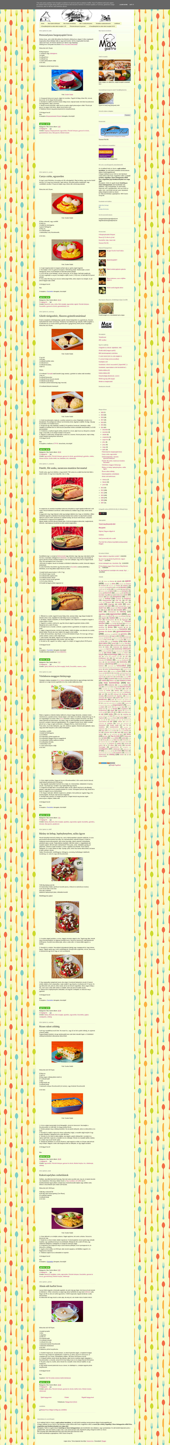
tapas (103, 730)
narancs (79, 666)
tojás (105, 738)
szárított (118, 723)
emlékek (116, 616)
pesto (119, 701)
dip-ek (105, 610)
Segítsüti (101, 718)
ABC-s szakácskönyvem (85, 23)
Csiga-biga (111, 604)
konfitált (118, 660)
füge (115, 623)
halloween (127, 636)
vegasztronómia (114, 747)
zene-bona (108, 752)
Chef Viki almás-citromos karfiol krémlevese (58, 1378)
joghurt (86, 1015)
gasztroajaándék (114, 625)
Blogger (104, 1441)
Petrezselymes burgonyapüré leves (55, 35)
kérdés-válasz (125, 654)
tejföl (118, 732)
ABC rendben (102, 340)
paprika (118, 697)
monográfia (104, 688)
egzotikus (66, 822)
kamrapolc (125, 647)
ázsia (115, 589)
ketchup (106, 656)
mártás (92, 456)
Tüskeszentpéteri (122, 741)
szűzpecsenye (115, 728)
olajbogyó (116, 694)
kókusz (126, 658)
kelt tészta (107, 653)
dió (99, 610)
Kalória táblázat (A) (104, 370)
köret (106, 662)
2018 (102, 417)
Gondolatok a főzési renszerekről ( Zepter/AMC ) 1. (113, 364)
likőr (110, 673)
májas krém (125, 675)
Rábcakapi (116, 707)
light (106, 673)
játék (102, 645)
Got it (132, 4)
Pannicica (109, 697)
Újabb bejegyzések (46, 1397)
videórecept (72, 458)
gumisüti (110, 629)
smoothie (109, 718)
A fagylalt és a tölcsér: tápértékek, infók (110, 347)
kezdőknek (113, 656)
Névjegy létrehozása (104, 209)
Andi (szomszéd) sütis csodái (107, 538)
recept (115, 709)
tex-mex (105, 736)
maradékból (111, 678)
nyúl (103, 694)
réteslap (100, 712)
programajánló (118, 705)
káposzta (108, 649)
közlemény (123, 662)
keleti (100, 652)
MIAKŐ (106, 686)
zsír (128, 754)
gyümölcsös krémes (104, 636)
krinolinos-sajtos (121, 664)
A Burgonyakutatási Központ (107, 234)
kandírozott (101, 649)
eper (129, 616)
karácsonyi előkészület (123, 649)
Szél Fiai (125, 725)
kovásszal (125, 660)
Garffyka (101, 535)
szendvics (102, 727)
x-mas (119, 751)
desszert (112, 608)
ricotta (111, 712)
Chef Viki (118, 600)
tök (99, 740)
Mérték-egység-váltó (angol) (107, 378)
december (105, 429)
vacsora (126, 743)
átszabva (123, 587)
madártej (121, 673)
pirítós (110, 703)
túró (67, 458)
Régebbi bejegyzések (88, 1397)
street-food (126, 719)
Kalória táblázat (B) (104, 373)
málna (111, 676)
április (104, 449)
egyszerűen (63, 130)
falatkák (112, 618)
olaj (109, 694)
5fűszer (105, 581)
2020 (102, 412)
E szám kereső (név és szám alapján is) (110, 356)
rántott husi (102, 708)
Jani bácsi (128, 643)
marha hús (128, 678)
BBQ (126, 593)
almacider (121, 583)
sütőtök (127, 721)
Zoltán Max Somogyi (104, 205)
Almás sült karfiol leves (50, 1286)
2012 (102, 490)
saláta (111, 714)
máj (118, 675)
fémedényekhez (110, 619)
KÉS (100, 656)
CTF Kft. (56, 443)
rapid (109, 708)
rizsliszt (123, 712)
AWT (105, 589)
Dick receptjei (62, 304)
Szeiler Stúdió (69, 94)
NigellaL (115, 692)
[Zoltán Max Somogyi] (99, 207)
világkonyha (126, 749)
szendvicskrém (114, 727)
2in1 (100, 581)
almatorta (103, 585)
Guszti (62, 718)
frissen (110, 623)
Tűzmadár (50, 373)
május (104, 447)
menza (119, 685)
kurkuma (101, 667)
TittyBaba (126, 736)
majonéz (101, 676)
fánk (128, 618)
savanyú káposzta (103, 716)
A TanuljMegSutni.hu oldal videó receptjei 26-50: (102, 26)
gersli (126, 625)
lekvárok (41, 824)
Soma (114, 718)
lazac (116, 667)
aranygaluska (102, 587)
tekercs (101, 734)
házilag (100, 639)
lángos (106, 667)
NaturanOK (126, 690)
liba (127, 671)
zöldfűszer (127, 752)
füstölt (67, 666)
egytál (76, 304)
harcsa (107, 637)
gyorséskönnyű (43, 133)
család (101, 604)
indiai (109, 641)
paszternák (101, 701)
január (104, 484)
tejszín (126, 732)
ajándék (119, 581)
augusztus (105, 439)
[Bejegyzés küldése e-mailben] (50, 128)
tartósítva (126, 730)
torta (116, 738)
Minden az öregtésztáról (105, 381)
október (104, 434)
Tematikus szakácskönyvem (103, 23)
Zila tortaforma (117, 752)
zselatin (122, 754)
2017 (102, 420)
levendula (113, 671)
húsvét (102, 641)
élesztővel (104, 616)
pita (115, 703)
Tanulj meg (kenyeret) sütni (107, 524)
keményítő (119, 652)
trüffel (129, 740)
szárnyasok (126, 723)
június (104, 444)
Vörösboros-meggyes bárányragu (55, 676)
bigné (111, 595)
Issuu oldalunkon (61, 652)
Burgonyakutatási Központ (54, 116)
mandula (117, 677)
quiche (109, 707)
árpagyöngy (110, 587)
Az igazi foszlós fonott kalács (115, 250)
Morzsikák (119, 688)
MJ (110, 686)
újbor (105, 743)
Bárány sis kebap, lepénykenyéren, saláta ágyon (62, 833)
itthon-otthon (103, 643)
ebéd (100, 612)
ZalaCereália (101, 752)
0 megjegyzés (43, 128)
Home (42, 23)
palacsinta (101, 697)
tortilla (123, 738)
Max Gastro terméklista (69, 23)
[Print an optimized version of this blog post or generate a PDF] (44, 124)
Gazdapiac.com (103, 362)
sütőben (120, 721)
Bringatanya (117, 596)
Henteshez (64, 558)
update (119, 743)
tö (128, 738)
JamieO (113, 643)
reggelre (120, 710)
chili (126, 600)
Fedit (100, 620)
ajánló (46, 666)
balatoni (111, 591)
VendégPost (125, 747)
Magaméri (127, 673)
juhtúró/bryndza (117, 645)
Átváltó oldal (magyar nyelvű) (107, 350)
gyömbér (115, 634)
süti (111, 721)
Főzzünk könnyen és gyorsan (77, 26)
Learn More (123, 4)
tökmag (105, 740)
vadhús (101, 745)
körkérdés (113, 662)
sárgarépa (126, 714)
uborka (100, 743)
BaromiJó (47, 304)
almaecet (128, 583)
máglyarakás (101, 675)
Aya (109, 589)
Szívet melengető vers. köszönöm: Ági (110, 563)
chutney (100, 602)
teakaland (62, 458)
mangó (124, 676)
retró (105, 712)
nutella (120, 692)
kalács (107, 647)
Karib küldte (116, 651)
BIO (116, 595)
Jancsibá (121, 643)
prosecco (129, 705)
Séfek (111, 716)
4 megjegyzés (43, 1272)
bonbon (121, 595)
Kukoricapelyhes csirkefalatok (53, 1175)
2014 (102, 427)
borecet (101, 596)
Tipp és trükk (114, 736)
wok (113, 750)
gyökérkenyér (108, 634)
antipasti (125, 585)
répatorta (127, 710)
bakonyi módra (104, 591)
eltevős (110, 616)
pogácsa (127, 703)
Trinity (124, 740)
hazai (117, 637)
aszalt (116, 587)
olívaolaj (101, 696)
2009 (102, 498)
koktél (120, 658)
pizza (119, 703)
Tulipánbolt (102, 741)
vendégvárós (43, 1017)
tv (128, 741)
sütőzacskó (101, 723)
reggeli (112, 710)
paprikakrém (126, 697)
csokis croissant (119, 606)
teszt (121, 734)
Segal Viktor (118, 716)
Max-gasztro (56, 133)
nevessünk (108, 692)
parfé (112, 699)
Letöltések (117, 23)
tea (58, 458)
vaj (106, 745)
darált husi (102, 608)
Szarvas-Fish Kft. (104, 243)
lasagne (111, 667)
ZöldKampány (102, 754)
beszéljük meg (103, 595)
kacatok (126, 645)
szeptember (105, 437)
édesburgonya (112, 611)
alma (50, 1389)
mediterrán (111, 685)
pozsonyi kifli (102, 705)
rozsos (129, 712)
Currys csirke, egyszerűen (51, 176)
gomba (110, 627)
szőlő (108, 728)
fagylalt (104, 618)
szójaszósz (102, 728)
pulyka (102, 707)
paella (127, 696)
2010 (102, 495)
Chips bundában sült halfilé (73, 1181)
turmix (109, 741)
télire (108, 734)
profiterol (109, 705)
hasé (112, 637)
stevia (119, 719)
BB (122, 593)
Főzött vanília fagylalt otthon (115, 287)
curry (52, 304)
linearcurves (90, 1441)
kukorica (101, 666)
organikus (119, 696)
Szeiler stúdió (53, 458)
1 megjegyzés (43, 1161)
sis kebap (61, 680)
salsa (118, 714)
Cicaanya (108, 602)
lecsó (120, 667)
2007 (102, 503)
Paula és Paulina (111, 701)
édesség (123, 612)
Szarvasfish (102, 725)
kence (126, 653)
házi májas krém (124, 637)
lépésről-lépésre (115, 669)
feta (118, 619)
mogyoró (115, 686)
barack (118, 591)
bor (55, 666)
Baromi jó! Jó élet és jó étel (106, 237)
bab (119, 589)
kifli (127, 656)
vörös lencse (107, 750)
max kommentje (112, 683)
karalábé (104, 651)
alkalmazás (106, 583)
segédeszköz (126, 716)
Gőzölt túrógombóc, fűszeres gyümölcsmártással (62, 316)
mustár (108, 690)
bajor (129, 589)
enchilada (123, 616)
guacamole (102, 629)
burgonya (47, 130)
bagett (124, 589)
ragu (122, 707)
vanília (119, 745)
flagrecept (125, 620)
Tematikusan (102, 337)
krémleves (88, 1292)
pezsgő (105, 703)
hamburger (101, 637)
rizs (68, 306)
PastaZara (119, 699)
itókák (125, 641)
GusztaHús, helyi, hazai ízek (107, 240)
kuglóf (127, 664)
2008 (102, 500)
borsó (108, 596)
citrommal (118, 602)
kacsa (100, 647)
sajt (102, 714)
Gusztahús (74, 567)
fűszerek (127, 623)
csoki (109, 606)
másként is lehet (125, 680)
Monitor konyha (64, 133)
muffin (127, 688)
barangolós (125, 591)
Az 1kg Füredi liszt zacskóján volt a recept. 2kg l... (113, 570)
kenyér (101, 654)
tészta (129, 734)
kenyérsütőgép (112, 654)
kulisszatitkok (121, 666)
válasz (112, 745)
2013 (102, 487)
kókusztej (101, 660)
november (105, 432)
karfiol (76, 1389)
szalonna (109, 723)
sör (106, 719)
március (104, 479)
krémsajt (111, 664)
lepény (107, 669)
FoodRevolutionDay (115, 621)
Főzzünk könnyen (73, 130)
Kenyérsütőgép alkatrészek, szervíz (109, 376)
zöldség (49, 1017)
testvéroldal (114, 734)
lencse (100, 669)
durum (127, 610)
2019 (102, 415)
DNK (111, 610)
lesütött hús (126, 669)
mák (107, 676)
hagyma (113, 636)
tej (113, 732)
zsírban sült (102, 756)
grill (127, 627)
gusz (115, 629)
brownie (100, 598)
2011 (102, 492)
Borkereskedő (61, 556)
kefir (122, 651)
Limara (115, 673)
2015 (102, 425)
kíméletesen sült (104, 658)
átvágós (100, 589)
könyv (100, 662)
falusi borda (122, 618)
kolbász (109, 660)
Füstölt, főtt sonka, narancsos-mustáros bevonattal (63, 468)
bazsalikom (117, 593)
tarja (115, 730)
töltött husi (116, 740)
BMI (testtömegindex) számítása (108, 353)
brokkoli (127, 596)
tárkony (120, 730)
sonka (84, 666)
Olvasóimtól (110, 696)
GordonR (120, 627)
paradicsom (56, 824)
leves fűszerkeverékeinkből (69, 44)
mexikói (125, 685)
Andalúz (118, 585)
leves (50, 133)
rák (128, 707)
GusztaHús (42, 306)
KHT (121, 656)
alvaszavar (111, 585)
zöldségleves (53, 53)
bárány (46, 822)
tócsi (100, 738)
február (104, 482)
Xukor (126, 751)
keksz (126, 651)
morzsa (111, 688)
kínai (114, 658)
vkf (100, 751)
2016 (102, 422)
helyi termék (107, 639)
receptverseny (103, 710)
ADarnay (112, 581)
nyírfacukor (127, 692)
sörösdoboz (113, 719)
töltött (110, 740)
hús (122, 639)
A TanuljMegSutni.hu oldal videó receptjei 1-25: (53, 26)
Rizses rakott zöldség (49, 1026)
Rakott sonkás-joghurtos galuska (116, 269)
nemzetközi (101, 692)
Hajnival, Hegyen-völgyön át (107, 531)
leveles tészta (103, 671)
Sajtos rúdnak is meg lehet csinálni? (109, 556)
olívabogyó (125, 694)
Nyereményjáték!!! (112, 260)
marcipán (120, 678)
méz (100, 687)
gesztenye (101, 627)
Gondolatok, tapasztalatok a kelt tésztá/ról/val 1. (113, 367)
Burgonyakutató (54, 130)
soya (102, 719)
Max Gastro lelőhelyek (54, 23)
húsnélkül (128, 639)
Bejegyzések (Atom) (71, 1402)
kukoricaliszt (110, 665)
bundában (53, 1274)
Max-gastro (102, 527)
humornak (117, 639)
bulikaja (107, 598)
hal (120, 636)
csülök (127, 606)
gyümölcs (86, 456)
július (104, 442)
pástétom (127, 699)
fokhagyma (102, 621)
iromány (115, 641)
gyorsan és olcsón (84, 130)
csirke (56, 304)
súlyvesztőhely (103, 721)
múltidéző (101, 690)
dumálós (119, 610)
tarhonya (110, 730)
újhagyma (111, 743)
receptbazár (124, 709)
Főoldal (67, 1397)
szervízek (126, 727)
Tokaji (111, 738)
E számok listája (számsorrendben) (109, 359)
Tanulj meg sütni (126, 729)
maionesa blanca (111, 675)
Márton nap (113, 680)
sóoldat (129, 718)
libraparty (101, 673)
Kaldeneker (116, 647)
